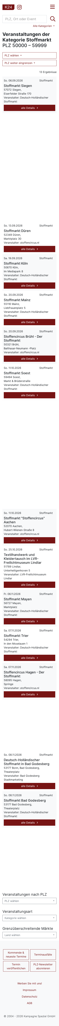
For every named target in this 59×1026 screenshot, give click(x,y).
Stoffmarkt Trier (16, 636)
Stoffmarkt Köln (16, 263)
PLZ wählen (12, 55)
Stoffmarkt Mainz (17, 300)
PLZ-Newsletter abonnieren (43, 966)
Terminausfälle (43, 954)
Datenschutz (29, 996)
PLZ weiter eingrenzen (19, 63)
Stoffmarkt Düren (17, 231)
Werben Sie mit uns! (29, 983)
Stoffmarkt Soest (17, 373)
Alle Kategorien (43, 26)
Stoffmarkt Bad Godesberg (25, 800)
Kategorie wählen (15, 918)
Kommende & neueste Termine (16, 954)
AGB (29, 1003)
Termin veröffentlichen (16, 966)
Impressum (29, 990)
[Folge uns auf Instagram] (19, 7)
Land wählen (12, 935)
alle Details (28, 108)
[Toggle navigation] (52, 7)
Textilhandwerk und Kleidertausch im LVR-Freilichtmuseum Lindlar (22, 559)
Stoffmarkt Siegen (18, 86)
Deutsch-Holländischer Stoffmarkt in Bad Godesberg (26, 762)
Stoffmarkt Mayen (18, 599)
